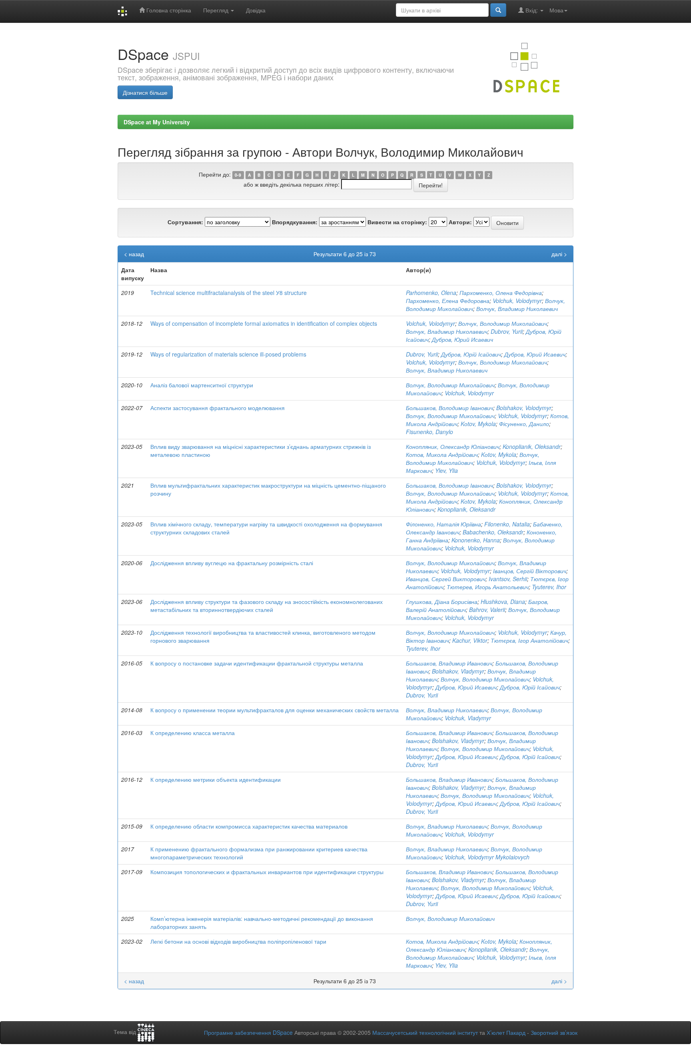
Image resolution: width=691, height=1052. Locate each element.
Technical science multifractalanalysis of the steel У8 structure (228, 293)
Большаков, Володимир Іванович (449, 408)
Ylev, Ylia (446, 470)
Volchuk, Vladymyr (468, 718)
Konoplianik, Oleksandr (532, 446)
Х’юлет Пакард (506, 1032)
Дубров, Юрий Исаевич (462, 339)
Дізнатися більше (145, 92)
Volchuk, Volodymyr (517, 301)
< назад (134, 254)
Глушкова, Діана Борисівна (441, 602)
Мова (556, 10)
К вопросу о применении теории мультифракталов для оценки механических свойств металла (274, 710)
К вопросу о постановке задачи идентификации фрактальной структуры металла (256, 663)
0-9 (238, 175)
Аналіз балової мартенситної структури (201, 385)
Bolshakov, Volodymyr (523, 408)
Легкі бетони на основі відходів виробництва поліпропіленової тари (238, 941)
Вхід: (531, 10)
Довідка (256, 10)
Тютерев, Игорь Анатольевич (488, 587)
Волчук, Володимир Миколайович (502, 323)
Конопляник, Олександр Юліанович (452, 446)
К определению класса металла (192, 733)
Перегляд (216, 10)
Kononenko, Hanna (475, 540)
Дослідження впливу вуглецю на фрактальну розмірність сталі (231, 563)
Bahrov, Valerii (487, 610)
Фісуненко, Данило (524, 424)
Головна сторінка (168, 10)
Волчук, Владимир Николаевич (517, 309)
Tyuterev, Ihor (549, 587)
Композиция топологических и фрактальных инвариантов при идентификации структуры (266, 872)
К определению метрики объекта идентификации (215, 779)
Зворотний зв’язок (554, 1032)
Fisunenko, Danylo (429, 432)
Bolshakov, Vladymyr (458, 671)
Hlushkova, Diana (503, 602)
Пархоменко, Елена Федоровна (447, 301)
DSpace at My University (157, 122)
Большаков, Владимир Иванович (449, 663)
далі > (559, 254)
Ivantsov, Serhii (508, 579)
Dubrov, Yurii (507, 331)
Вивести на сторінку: (397, 222)
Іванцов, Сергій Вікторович (529, 571)
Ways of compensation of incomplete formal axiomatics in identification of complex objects (263, 323)
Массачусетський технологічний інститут (425, 1032)
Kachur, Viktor (469, 640)
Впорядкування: (295, 222)
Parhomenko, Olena (431, 293)
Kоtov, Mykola (478, 424)
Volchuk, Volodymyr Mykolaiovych (487, 857)
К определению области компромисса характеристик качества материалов (248, 826)
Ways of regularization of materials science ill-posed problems (228, 354)
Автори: (460, 222)
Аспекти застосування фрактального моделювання (217, 408)
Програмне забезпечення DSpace (248, 1032)
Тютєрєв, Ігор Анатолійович (529, 640)
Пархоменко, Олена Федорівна (500, 293)
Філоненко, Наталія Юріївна (443, 524)
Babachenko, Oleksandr (493, 532)
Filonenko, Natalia (507, 524)
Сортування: (185, 222)
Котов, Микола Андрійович (442, 454)
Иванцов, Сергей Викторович (445, 579)
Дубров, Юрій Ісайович (471, 354)
